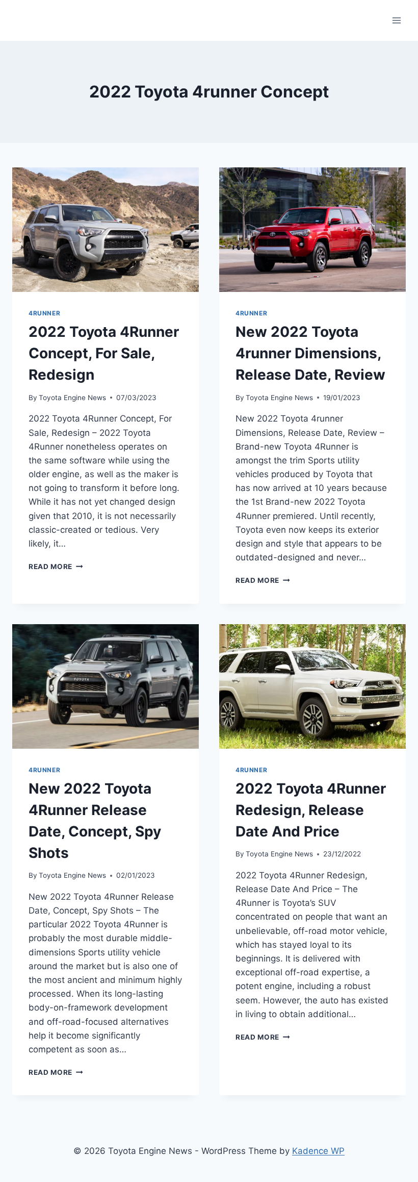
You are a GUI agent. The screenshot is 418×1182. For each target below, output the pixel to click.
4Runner (44, 313)
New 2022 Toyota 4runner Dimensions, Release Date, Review (310, 353)
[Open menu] (396, 20)
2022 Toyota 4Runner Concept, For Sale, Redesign (104, 353)
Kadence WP (318, 1151)
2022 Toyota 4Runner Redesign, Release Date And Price (311, 810)
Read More (56, 566)
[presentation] (105, 229)
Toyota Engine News (72, 397)
